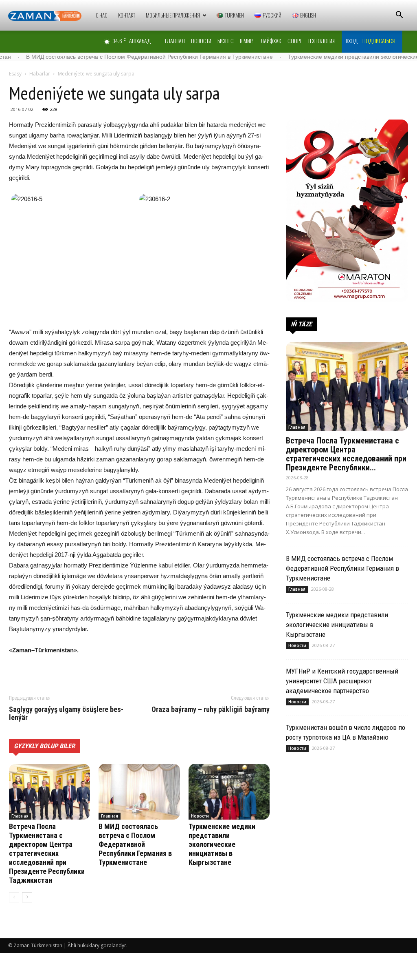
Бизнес (225, 40)
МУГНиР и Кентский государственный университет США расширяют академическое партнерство (342, 681)
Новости (201, 40)
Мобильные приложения (173, 15)
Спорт (295, 40)
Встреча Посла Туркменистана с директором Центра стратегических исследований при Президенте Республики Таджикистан (47, 853)
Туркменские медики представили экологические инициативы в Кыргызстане (222, 844)
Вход (352, 40)
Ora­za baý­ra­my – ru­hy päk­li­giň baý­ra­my (210, 709)
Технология (322, 40)
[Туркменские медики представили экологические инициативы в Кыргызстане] (229, 792)
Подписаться (378, 40)
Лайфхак (271, 40)
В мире (247, 40)
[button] (399, 16)
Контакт (126, 15)
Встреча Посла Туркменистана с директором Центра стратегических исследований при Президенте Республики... (346, 454)
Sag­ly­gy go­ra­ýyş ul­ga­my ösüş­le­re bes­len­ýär (66, 713)
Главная (175, 40)
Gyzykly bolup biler (44, 746)
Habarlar (39, 73)
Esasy (15, 73)
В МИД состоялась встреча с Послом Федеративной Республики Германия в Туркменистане (135, 844)
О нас (102, 15)
